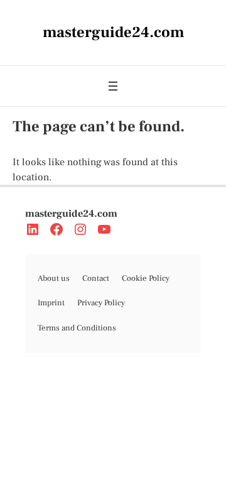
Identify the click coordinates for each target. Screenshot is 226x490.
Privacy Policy (101, 303)
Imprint (51, 303)
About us (54, 278)
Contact (95, 278)
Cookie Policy (146, 278)
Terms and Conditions (77, 328)
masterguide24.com (71, 213)
